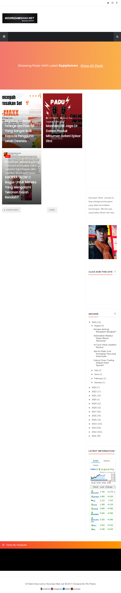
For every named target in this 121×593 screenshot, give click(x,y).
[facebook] (117, 3)
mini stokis (16, 169)
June (96, 374)
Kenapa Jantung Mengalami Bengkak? (105, 330)
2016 (94, 415)
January (98, 382)
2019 (94, 403)
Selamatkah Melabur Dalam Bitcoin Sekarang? (103, 338)
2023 (94, 387)
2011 (94, 436)
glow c (33, 166)
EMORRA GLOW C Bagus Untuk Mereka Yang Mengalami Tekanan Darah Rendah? (20, 187)
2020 (94, 399)
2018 (94, 407)
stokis (33, 169)
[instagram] (112, 3)
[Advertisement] (103, 141)
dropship (26, 162)
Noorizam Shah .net (55, 584)
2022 (94, 391)
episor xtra (67, 118)
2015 (94, 420)
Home (52, 210)
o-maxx (26, 113)
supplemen (27, 117)
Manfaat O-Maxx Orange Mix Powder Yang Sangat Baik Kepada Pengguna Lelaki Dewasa (20, 131)
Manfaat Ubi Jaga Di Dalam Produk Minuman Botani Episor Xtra (63, 134)
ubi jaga (60, 122)
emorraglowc (24, 166)
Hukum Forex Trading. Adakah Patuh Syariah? (104, 362)
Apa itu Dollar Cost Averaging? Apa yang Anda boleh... (105, 353)
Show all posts (92, 65)
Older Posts (12, 210)
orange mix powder (13, 117)
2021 (94, 395)
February (98, 378)
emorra (34, 162)
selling (8, 169)
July (96, 370)
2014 (94, 424)
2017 (94, 411)
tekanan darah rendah (25, 173)
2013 (94, 428)
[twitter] (108, 3)
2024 (94, 322)
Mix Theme (90, 584)
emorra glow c (11, 166)
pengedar (26, 169)
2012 (94, 432)
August (97, 325)
